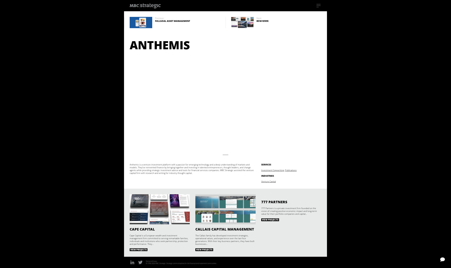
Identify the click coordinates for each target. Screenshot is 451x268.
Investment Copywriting (272, 170)
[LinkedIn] (132, 262)
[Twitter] (140, 262)
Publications (291, 170)
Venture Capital (268, 181)
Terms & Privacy (151, 261)
